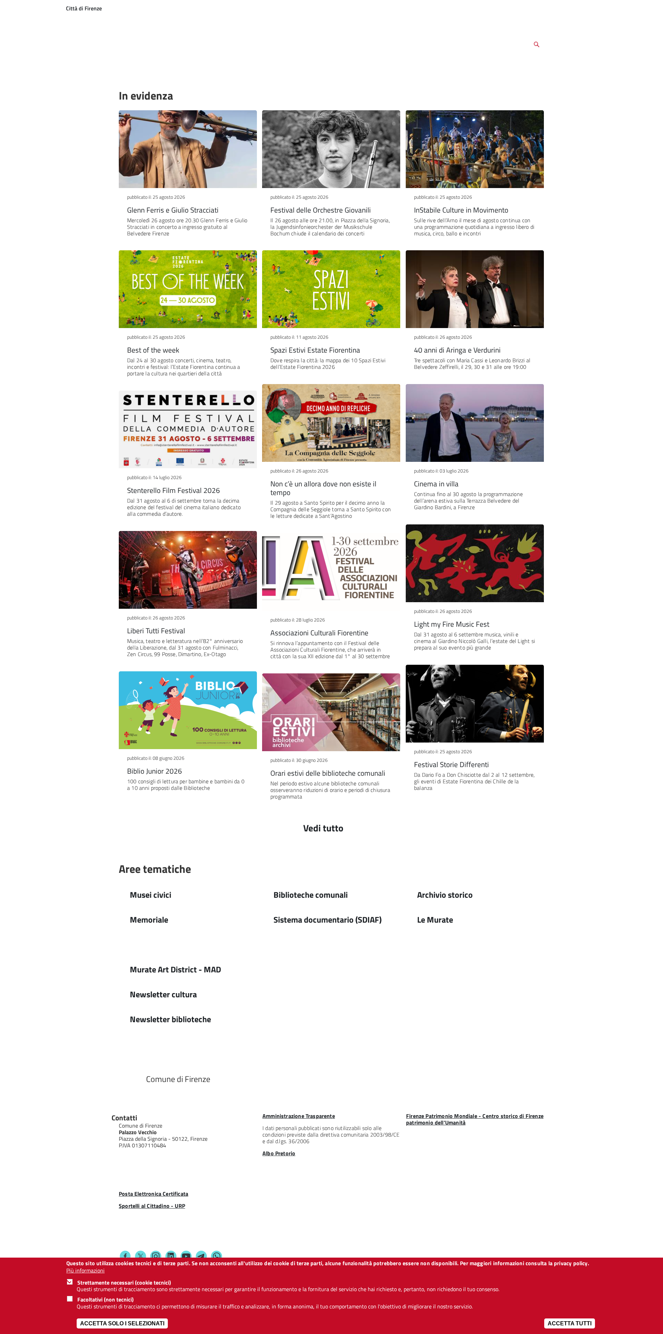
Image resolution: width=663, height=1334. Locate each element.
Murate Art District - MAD (175, 969)
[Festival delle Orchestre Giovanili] (331, 149)
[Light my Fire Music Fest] (475, 563)
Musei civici (150, 894)
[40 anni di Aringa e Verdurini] (475, 289)
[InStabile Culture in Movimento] (475, 149)
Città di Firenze (84, 8)
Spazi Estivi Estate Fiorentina (315, 349)
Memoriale (149, 919)
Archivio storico (239, 72)
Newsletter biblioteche (170, 1019)
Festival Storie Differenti (451, 764)
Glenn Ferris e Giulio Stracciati (173, 209)
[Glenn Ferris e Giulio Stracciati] (188, 149)
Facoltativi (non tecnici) (105, 1299)
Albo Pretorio (278, 1153)
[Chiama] (146, 1173)
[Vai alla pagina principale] (136, 42)
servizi (635, 8)
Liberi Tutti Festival (156, 630)
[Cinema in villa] (475, 423)
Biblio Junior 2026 (154, 770)
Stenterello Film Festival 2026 (173, 490)
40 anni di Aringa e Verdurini (457, 349)
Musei (131, 72)
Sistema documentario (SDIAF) (327, 919)
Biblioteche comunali (310, 894)
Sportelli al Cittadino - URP (152, 1206)
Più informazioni (85, 1270)
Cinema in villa (436, 483)
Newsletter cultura (163, 994)
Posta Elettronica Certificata (153, 1194)
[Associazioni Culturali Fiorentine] (331, 572)
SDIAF (203, 72)
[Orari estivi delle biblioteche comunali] (331, 712)
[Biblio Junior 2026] (188, 710)
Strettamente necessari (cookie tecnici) (124, 1282)
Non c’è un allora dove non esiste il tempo (323, 488)
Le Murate (443, 72)
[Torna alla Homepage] (128, 1078)
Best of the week (153, 349)
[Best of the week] (188, 289)
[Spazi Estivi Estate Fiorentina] (331, 289)
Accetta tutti (570, 1323)
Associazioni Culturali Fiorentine (319, 632)
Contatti (124, 1117)
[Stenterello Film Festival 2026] (188, 429)
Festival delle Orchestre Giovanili (320, 209)
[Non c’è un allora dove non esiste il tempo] (331, 423)
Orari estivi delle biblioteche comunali (327, 772)
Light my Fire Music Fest (451, 623)
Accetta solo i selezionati (122, 1323)
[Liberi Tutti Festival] (188, 570)
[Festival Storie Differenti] (475, 704)
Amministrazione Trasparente (298, 1116)
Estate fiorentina (399, 72)
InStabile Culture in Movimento (461, 209)
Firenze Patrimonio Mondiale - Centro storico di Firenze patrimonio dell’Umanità (475, 1119)
